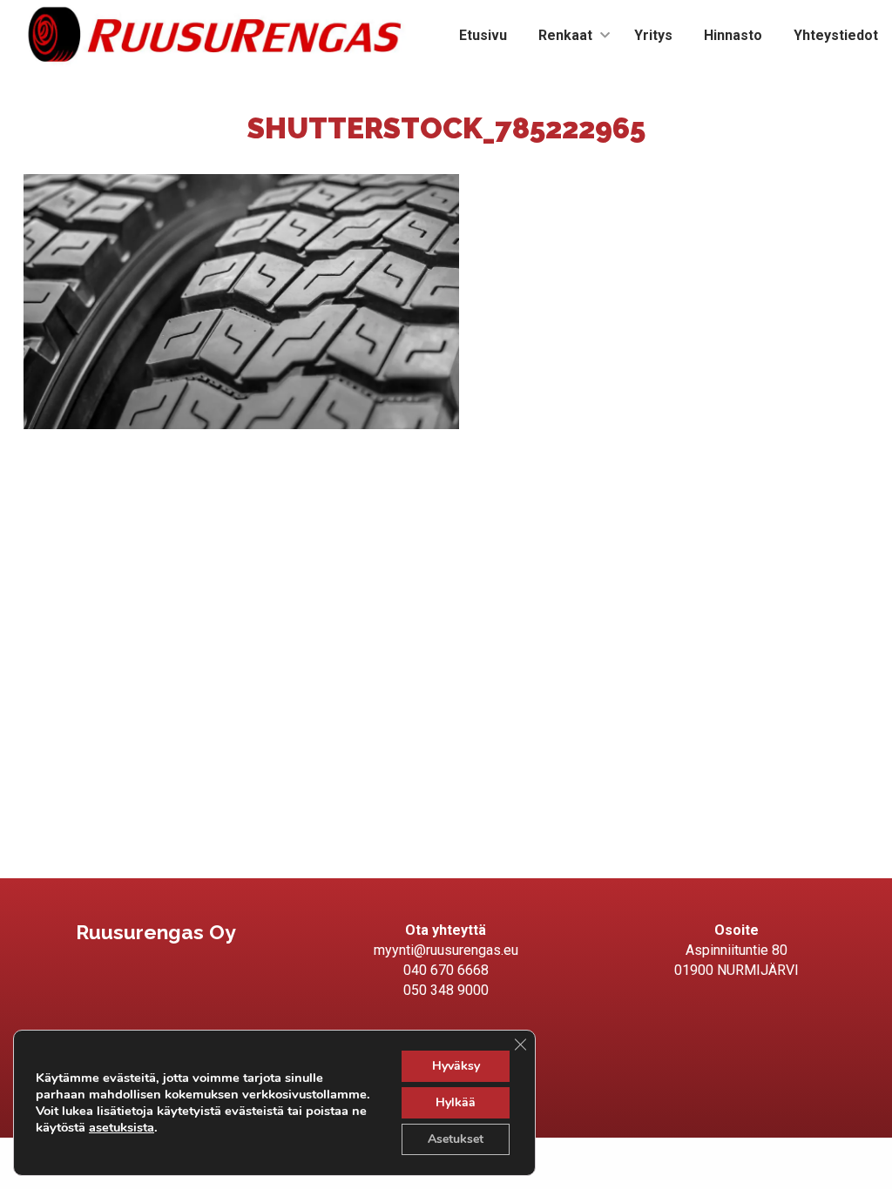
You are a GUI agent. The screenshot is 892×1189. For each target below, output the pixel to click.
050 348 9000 (446, 990)
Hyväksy (456, 1066)
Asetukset (455, 1139)
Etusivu (483, 35)
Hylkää (456, 1102)
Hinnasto (733, 35)
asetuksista (121, 1127)
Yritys (653, 35)
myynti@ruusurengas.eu (446, 950)
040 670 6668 (446, 970)
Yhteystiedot (836, 35)
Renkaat (565, 35)
